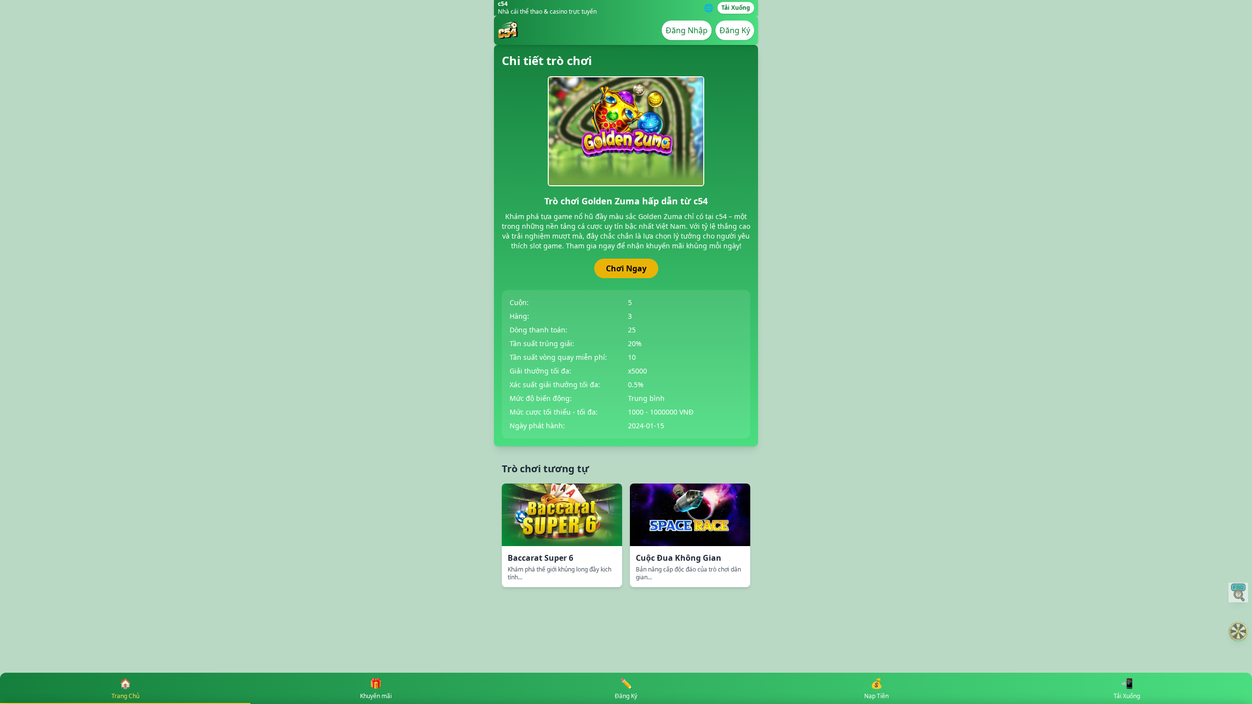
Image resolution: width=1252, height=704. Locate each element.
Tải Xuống (735, 7)
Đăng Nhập (687, 30)
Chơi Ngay (626, 268)
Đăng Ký (734, 30)
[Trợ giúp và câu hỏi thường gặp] (1238, 592)
